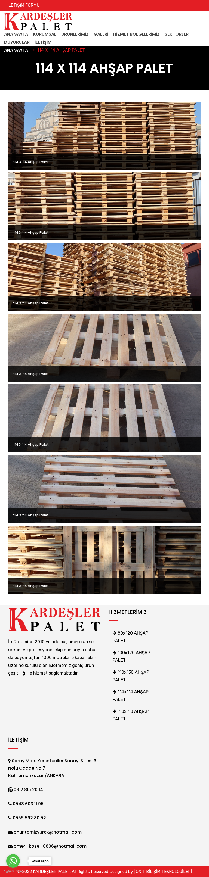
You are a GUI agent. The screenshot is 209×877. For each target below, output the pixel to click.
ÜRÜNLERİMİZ (75, 34)
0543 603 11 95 (28, 804)
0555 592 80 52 (29, 818)
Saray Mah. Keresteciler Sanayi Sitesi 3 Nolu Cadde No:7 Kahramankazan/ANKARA (52, 768)
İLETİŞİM (43, 42)
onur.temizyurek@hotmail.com (47, 832)
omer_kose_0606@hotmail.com (50, 846)
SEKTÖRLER (177, 34)
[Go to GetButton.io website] (13, 871)
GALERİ (101, 34)
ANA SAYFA (16, 34)
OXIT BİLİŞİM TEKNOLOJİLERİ (164, 871)
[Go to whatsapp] (13, 861)
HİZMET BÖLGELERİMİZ (136, 34)
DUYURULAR (17, 42)
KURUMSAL (44, 34)
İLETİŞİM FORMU (23, 5)
